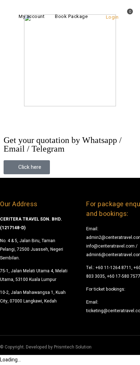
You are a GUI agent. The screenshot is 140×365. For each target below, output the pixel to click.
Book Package (71, 16)
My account (32, 16)
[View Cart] (127, 17)
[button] (27, 167)
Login (112, 17)
